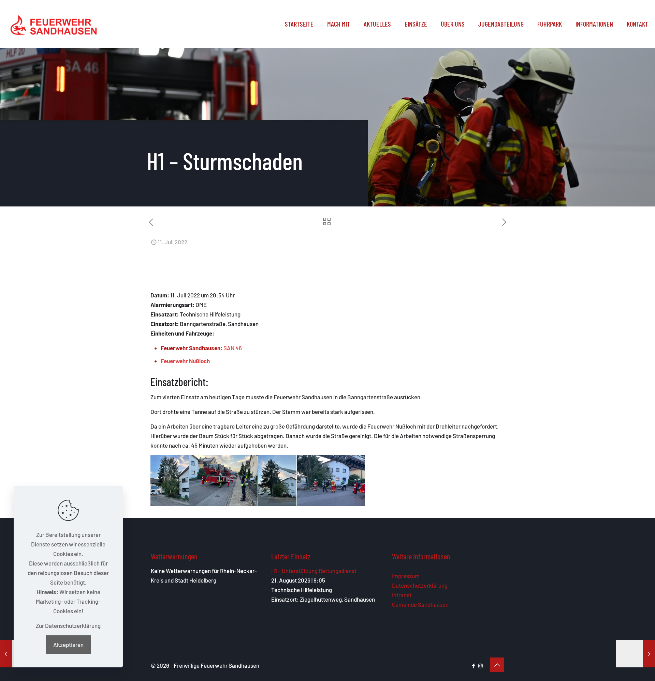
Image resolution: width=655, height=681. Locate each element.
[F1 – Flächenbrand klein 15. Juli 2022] (635, 653)
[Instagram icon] (480, 666)
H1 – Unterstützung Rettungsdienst (313, 570)
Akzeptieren (68, 644)
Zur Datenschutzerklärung (68, 625)
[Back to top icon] (497, 664)
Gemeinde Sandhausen (420, 604)
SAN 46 (232, 347)
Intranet (402, 594)
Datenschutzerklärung (420, 585)
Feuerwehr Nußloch (185, 360)
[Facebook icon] (473, 666)
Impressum (406, 575)
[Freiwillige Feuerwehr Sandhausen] (53, 24)
